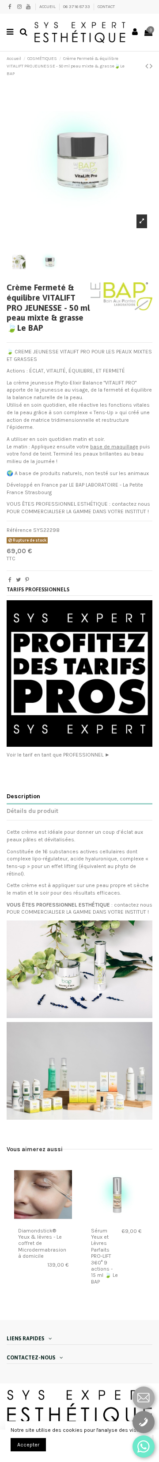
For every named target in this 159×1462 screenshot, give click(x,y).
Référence (19, 530)
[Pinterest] (27, 580)
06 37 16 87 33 (77, 6)
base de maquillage (114, 447)
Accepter (28, 1445)
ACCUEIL (48, 6)
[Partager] (9, 580)
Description (23, 796)
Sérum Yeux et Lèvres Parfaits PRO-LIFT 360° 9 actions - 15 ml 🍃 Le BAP (104, 1256)
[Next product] (151, 66)
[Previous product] (147, 66)
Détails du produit (32, 810)
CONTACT (106, 6)
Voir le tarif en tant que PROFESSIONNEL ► (58, 755)
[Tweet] (18, 580)
